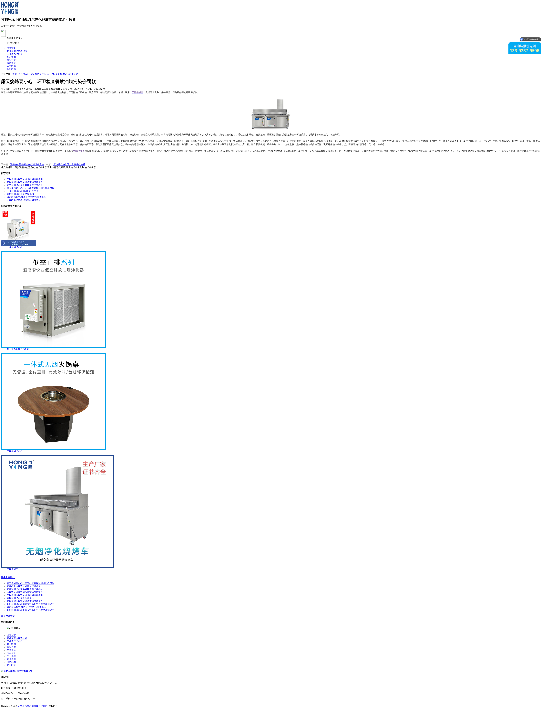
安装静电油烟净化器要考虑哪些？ (24, 200)
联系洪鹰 (11, 69)
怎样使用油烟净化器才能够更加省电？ (26, 179)
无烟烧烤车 (12, 569)
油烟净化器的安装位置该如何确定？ (25, 592)
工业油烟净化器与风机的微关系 (69, 164)
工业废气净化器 (15, 54)
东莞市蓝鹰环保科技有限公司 (32, 706)
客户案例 (11, 57)
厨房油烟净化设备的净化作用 (21, 194)
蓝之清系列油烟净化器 (18, 349)
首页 (14, 74)
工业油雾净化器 (15, 247)
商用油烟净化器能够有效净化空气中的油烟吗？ (30, 604)
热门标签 (11, 665)
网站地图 (11, 662)
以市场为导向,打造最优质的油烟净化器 (26, 197)
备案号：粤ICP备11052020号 (15, 711)
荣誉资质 (11, 63)
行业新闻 (23, 74)
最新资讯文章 (8, 616)
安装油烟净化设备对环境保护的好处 (25, 185)
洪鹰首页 (11, 48)
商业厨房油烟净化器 (17, 51)
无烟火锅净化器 (15, 451)
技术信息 (11, 653)
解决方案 (11, 60)
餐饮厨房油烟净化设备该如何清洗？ (25, 182)
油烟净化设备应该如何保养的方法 (27, 164)
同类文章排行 (8, 577)
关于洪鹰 (11, 66)
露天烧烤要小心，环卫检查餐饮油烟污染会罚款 (54, 74)
